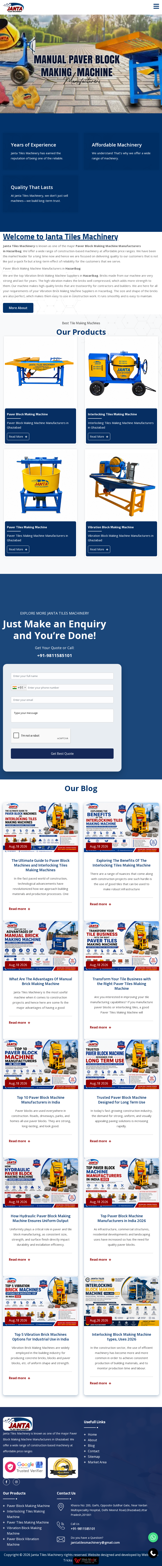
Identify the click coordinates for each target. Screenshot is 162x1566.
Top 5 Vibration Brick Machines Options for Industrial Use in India (40, 1336)
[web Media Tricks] (85, 1560)
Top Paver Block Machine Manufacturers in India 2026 (121, 1218)
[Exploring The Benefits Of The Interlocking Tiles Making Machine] (121, 827)
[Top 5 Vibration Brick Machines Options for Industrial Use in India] (40, 1301)
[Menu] (156, 6)
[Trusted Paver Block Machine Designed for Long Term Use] (121, 1064)
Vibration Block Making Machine (24, 1531)
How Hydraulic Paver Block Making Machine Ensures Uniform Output (41, 1218)
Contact (93, 1451)
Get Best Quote (62, 753)
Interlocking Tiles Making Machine (26, 1514)
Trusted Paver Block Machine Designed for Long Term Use (121, 1099)
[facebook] (6, 1481)
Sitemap (94, 1456)
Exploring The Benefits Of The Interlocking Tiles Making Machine (121, 862)
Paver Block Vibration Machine (23, 1542)
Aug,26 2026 (99, 1320)
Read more (18, 909)
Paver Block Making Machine (28, 1506)
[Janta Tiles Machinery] (13, 7)
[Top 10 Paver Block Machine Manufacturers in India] (40, 1064)
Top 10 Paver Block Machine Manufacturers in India (40, 1099)
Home (92, 1434)
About (92, 1440)
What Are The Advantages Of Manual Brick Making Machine (40, 981)
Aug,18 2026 (18, 846)
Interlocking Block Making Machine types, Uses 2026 (121, 1336)
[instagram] (16, 1481)
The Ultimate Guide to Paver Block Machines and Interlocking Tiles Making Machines (40, 865)
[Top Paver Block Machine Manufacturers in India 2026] (121, 1183)
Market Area (97, 1462)
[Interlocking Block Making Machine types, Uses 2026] (121, 1301)
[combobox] (19, 687)
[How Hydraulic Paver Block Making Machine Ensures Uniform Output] (40, 1183)
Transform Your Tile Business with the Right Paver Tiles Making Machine (121, 983)
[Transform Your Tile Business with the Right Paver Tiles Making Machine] (121, 946)
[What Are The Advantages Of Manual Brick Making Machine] (40, 946)
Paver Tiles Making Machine (28, 1522)
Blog (91, 1445)
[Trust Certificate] (63, 1467)
